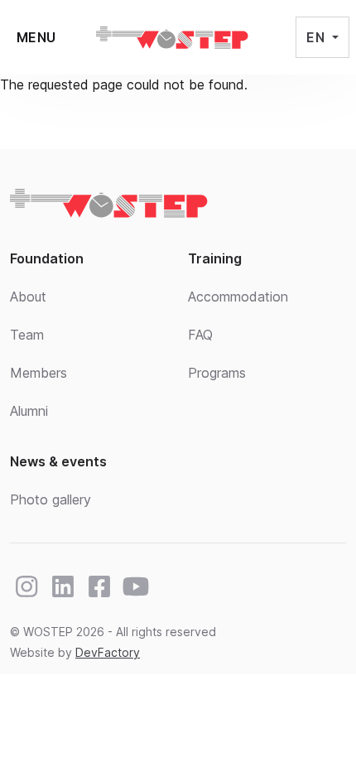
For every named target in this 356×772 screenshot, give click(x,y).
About (28, 296)
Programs (217, 372)
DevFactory (107, 652)
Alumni (29, 411)
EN (317, 37)
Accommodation (238, 296)
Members (38, 372)
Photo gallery (50, 499)
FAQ (200, 334)
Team (27, 334)
